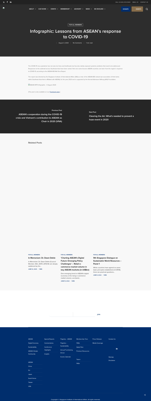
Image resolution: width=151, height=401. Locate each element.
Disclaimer (112, 360)
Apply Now (79, 347)
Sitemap (111, 357)
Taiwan (30, 382)
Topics (78, 359)
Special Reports (49, 339)
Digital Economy (33, 343)
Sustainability (32, 347)
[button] (125, 9)
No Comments (77, 43)
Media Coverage (98, 343)
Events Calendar (65, 357)
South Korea (32, 378)
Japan (30, 374)
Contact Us (112, 339)
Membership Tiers (82, 339)
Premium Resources (82, 351)
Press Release (97, 339)
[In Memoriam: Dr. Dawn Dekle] (43, 199)
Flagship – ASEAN (66, 339)
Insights (46, 354)
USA (29, 386)
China (30, 366)
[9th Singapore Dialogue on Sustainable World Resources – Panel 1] (108, 199)
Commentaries (49, 343)
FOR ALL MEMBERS (75, 25)
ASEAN (30, 339)
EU (29, 370)
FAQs (78, 343)
